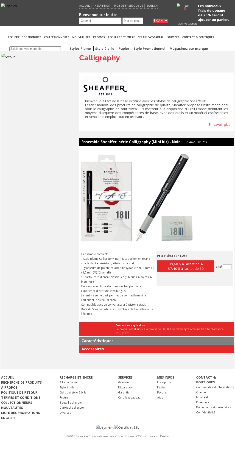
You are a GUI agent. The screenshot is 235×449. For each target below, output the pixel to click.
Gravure (123, 382)
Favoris (162, 392)
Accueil (84, 6)
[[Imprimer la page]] (225, 42)
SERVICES (173, 37)
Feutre (64, 397)
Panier (161, 387)
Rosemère (203, 402)
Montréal (202, 397)
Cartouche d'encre (72, 408)
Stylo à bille (67, 387)
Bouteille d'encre (71, 402)
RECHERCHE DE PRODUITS (25, 37)
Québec (201, 392)
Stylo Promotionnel (150, 48)
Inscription (102, 6)
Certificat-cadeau (129, 397)
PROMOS (99, 37)
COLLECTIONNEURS (56, 37)
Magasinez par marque (189, 48)
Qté (219, 266)
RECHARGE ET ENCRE (121, 37)
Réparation (125, 387)
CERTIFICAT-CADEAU (151, 37)
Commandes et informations (215, 387)
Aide (160, 397)
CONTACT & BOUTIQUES (198, 37)
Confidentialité (205, 412)
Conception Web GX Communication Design (142, 436)
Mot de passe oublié (128, 6)
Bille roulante (68, 382)
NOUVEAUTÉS (81, 37)
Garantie (123, 392)
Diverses (65, 413)
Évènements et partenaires (213, 407)
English (152, 6)
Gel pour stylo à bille (73, 392)
